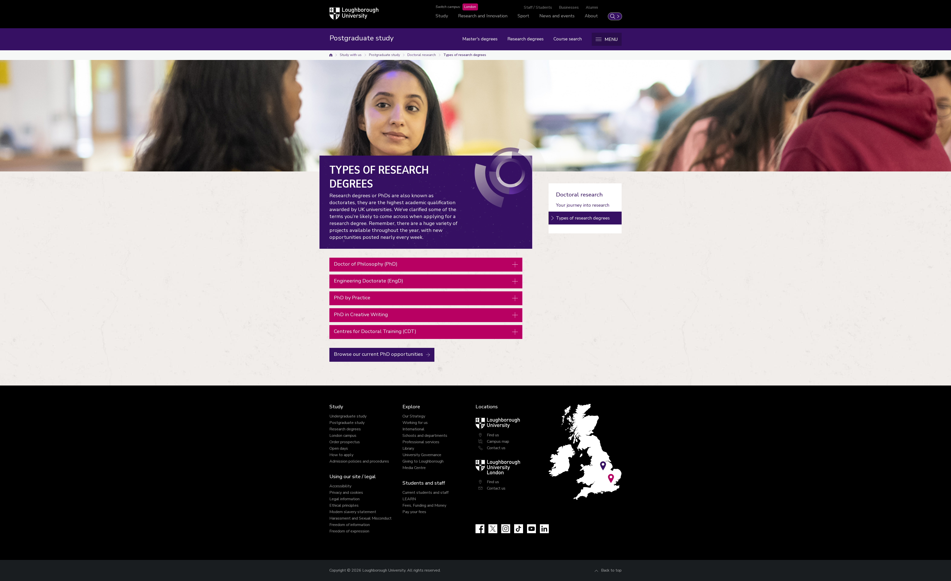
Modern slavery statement (352, 512)
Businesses (569, 7)
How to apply (341, 455)
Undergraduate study (348, 416)
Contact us (496, 448)
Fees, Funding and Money (424, 505)
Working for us (415, 422)
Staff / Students (538, 7)
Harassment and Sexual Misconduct (360, 518)
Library (408, 448)
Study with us (351, 55)
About (591, 16)
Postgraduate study (384, 55)
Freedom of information (349, 524)
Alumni (592, 7)
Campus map (498, 441)
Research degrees (525, 39)
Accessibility (340, 486)
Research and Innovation (482, 16)
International (413, 429)
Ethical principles (344, 505)
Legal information (344, 499)
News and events (557, 16)
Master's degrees (480, 39)
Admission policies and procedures (359, 461)
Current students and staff (425, 492)
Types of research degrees (464, 55)
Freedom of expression (349, 531)
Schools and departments (424, 435)
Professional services (420, 442)
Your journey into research (582, 205)
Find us (493, 435)
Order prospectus (344, 442)
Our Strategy (413, 416)
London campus (342, 435)
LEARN (409, 499)
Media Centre (414, 467)
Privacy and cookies (346, 492)
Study (442, 16)
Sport (523, 16)
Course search (568, 39)
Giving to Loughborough (423, 461)
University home (330, 55)
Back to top (611, 570)
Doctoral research (421, 55)
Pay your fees (414, 512)
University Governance (421, 455)
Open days (338, 448)
